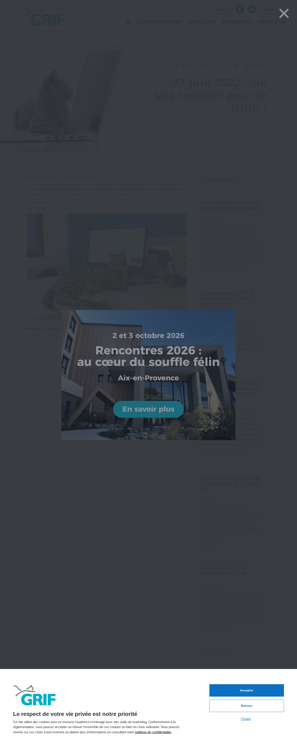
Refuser (246, 705)
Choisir (246, 719)
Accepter (246, 690)
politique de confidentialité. (153, 732)
